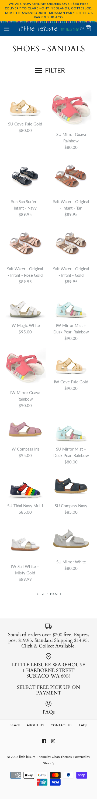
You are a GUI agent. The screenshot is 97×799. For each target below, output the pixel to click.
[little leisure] (49, 28)
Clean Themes (62, 757)
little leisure (27, 757)
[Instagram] (53, 741)
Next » (56, 594)
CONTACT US (61, 725)
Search (15, 725)
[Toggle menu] (6, 28)
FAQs (83, 725)
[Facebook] (44, 741)
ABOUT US (35, 725)
